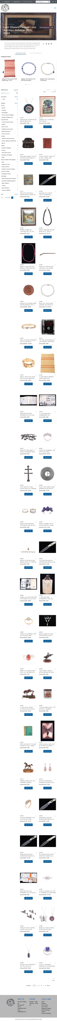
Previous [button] (3, 72)
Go (12, 197)
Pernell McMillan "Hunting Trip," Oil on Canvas (27, 230)
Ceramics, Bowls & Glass (7, 122)
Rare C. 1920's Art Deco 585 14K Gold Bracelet (27, 377)
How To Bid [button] (44, 1005)
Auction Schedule (45, 1010)
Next (48, 985)
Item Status (3, 96)
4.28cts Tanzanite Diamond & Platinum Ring (47, 965)
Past (10, 99)
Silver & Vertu (5, 126)
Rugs (3, 162)
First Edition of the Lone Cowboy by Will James (28, 744)
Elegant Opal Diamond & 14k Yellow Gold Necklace (27, 965)
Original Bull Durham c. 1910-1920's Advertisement (46, 120)
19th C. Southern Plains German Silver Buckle (47, 487)
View (55, 89)
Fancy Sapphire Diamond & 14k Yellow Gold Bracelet (28, 340)
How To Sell (44, 1006)
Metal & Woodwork (6, 131)
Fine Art (3, 105)
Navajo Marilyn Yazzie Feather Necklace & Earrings (46, 634)
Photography (5, 112)
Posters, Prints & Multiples (8, 115)
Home (42, 1001)
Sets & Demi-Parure (6, 152)
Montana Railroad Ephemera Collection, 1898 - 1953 (27, 414)
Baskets (3, 124)
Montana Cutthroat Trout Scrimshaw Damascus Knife (45, 193)
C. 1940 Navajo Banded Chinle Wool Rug (46, 377)
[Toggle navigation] (55, 8)
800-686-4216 (22, 1008)
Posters (3, 185)
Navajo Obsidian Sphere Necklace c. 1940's (46, 230)
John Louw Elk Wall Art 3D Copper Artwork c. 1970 (47, 744)
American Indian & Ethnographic (8, 159)
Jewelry (3, 145)
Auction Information (35, 53)
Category (3, 103)
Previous (29, 985)
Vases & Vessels (6, 133)
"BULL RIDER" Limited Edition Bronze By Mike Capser (46, 671)
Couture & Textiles (5, 171)
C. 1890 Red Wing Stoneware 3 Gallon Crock (45, 598)
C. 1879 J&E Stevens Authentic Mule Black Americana (27, 708)
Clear (16, 96)
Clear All (16, 90)
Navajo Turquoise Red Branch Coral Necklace (27, 267)
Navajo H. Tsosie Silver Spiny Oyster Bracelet (27, 671)
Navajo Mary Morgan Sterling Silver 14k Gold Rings (28, 524)
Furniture (3, 136)
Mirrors (3, 143)
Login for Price (28, 126)
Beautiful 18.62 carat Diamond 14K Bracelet (47, 79)
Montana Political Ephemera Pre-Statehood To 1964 (28, 891)
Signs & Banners (5, 188)
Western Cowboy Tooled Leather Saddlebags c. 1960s (28, 157)
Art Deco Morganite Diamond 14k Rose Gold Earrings (46, 781)
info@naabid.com (17, 1)
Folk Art (3, 108)
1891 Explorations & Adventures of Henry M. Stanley (27, 193)
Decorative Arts (4, 119)
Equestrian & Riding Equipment (9, 180)
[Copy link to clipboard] (43, 44)
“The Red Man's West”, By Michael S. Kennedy (47, 708)
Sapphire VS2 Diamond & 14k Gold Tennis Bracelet (28, 79)
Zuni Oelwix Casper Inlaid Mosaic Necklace (28, 120)
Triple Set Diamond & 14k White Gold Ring (47, 451)
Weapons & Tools (6, 164)
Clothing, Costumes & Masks (8, 169)
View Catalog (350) (44, 27)
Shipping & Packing (46, 1008)
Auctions (43, 1003)
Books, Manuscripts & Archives (9, 178)
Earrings (3, 150)
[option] (9, 70)
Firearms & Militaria (6, 190)
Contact (43, 1011)
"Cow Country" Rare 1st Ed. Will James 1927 (47, 157)
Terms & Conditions (46, 1013)
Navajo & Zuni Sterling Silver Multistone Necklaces (46, 928)
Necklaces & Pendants (7, 155)
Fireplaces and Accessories (8, 138)
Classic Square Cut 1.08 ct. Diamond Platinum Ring (47, 891)
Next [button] (54, 72)
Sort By (48, 89)
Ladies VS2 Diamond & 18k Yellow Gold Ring (28, 634)
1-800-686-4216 (7, 1)
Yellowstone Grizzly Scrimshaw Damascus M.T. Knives (47, 561)
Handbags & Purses (6, 173)
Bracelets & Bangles (6, 148)
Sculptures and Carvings (7, 129)
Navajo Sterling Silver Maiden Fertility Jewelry (28, 561)
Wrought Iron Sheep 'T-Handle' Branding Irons (27, 451)
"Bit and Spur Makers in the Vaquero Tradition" (46, 340)
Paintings (4, 110)
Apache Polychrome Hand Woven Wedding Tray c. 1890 (28, 304)
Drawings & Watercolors (7, 117)
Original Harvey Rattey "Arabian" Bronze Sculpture (27, 781)
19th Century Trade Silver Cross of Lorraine (28, 487)
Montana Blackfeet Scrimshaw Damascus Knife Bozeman (46, 818)
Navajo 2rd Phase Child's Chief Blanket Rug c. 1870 (9, 79)
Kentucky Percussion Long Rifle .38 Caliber (46, 267)
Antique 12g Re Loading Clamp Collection (27, 928)
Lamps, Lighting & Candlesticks (9, 140)
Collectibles (3, 176)
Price (2, 194)
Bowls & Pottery (5, 166)
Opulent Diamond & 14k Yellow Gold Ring (27, 818)
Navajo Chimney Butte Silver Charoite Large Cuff (46, 524)
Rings (3, 157)
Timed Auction (9, 24)
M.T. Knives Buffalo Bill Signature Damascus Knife (46, 855)
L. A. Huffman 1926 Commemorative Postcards (45, 414)
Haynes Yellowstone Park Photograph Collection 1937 (28, 598)
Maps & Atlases (5, 183)
